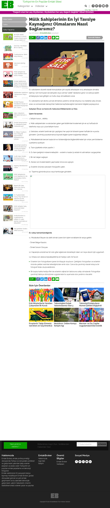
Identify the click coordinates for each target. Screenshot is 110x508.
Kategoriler (24, 6)
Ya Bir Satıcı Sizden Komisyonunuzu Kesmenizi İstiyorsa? (20, 158)
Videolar (40, 6)
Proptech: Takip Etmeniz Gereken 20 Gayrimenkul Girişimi (40, 324)
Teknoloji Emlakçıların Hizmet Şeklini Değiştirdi (90, 304)
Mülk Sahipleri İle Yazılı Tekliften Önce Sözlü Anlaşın (20, 73)
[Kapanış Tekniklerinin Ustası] (8, 168)
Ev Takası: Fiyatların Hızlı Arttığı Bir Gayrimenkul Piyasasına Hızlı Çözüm (20, 135)
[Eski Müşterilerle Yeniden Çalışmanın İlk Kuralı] (41, 295)
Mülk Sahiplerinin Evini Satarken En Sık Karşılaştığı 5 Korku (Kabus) (20, 177)
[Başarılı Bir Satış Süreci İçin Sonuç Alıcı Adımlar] (8, 188)
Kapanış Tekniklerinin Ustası (21, 166)
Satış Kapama (8, 30)
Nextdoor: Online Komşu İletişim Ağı (65, 324)
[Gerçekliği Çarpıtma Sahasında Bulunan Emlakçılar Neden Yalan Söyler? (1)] (8, 147)
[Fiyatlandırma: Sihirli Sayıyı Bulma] (8, 57)
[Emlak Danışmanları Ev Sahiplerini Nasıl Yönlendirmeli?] (8, 125)
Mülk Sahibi (7, 19)
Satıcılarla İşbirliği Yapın (19, 64)
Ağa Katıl (41, 461)
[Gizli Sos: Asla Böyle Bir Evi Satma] (8, 48)
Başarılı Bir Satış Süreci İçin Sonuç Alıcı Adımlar (19, 187)
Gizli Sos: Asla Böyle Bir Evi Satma (20, 46)
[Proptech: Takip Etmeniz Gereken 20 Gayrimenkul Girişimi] (41, 315)
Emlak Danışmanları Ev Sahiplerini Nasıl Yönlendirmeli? (20, 124)
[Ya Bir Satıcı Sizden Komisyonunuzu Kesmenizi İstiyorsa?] (8, 158)
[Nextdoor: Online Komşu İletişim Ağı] (66, 315)
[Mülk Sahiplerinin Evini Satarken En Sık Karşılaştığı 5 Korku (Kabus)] (8, 176)
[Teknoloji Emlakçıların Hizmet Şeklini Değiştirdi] (91, 295)
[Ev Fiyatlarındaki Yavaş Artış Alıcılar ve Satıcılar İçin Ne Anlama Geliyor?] (8, 197)
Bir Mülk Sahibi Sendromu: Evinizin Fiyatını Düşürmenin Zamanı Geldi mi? (20, 37)
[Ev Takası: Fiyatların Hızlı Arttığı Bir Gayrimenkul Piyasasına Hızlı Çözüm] (8, 134)
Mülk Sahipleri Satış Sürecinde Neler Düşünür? (20, 208)
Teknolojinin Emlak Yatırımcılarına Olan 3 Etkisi (63, 304)
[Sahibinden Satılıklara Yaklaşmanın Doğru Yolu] (8, 95)
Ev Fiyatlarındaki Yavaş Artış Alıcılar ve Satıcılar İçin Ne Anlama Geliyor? (21, 197)
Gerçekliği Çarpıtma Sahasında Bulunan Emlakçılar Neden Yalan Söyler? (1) (20, 147)
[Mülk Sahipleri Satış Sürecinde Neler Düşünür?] (8, 208)
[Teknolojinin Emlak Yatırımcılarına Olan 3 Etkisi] (66, 295)
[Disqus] (55, 358)
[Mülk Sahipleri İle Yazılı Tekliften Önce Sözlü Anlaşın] (8, 74)
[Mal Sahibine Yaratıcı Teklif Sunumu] (8, 231)
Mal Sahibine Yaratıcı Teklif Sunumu (20, 229)
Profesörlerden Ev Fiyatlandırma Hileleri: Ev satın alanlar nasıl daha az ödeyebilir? (20, 219)
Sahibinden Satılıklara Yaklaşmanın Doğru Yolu (21, 94)
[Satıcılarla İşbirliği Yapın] (8, 65)
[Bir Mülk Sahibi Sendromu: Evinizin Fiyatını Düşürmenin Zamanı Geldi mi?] (8, 37)
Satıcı (5, 24)
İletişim (41, 463)
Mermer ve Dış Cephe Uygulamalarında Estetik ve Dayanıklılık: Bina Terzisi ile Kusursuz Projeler (90, 324)
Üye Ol (95, 10)
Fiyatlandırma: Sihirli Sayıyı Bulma (20, 55)
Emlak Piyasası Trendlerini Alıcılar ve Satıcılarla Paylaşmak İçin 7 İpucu (21, 104)
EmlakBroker (45, 33)
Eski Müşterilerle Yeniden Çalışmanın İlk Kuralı (40, 304)
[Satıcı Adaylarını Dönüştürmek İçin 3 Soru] (8, 115)
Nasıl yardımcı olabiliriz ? (15, 445)
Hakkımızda (42, 458)
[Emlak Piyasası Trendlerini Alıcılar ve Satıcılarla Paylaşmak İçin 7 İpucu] (8, 104)
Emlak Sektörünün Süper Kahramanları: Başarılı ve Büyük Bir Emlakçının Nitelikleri (21, 84)
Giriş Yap (88, 10)
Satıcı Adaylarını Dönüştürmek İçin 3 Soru (20, 115)
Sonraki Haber (94, 37)
